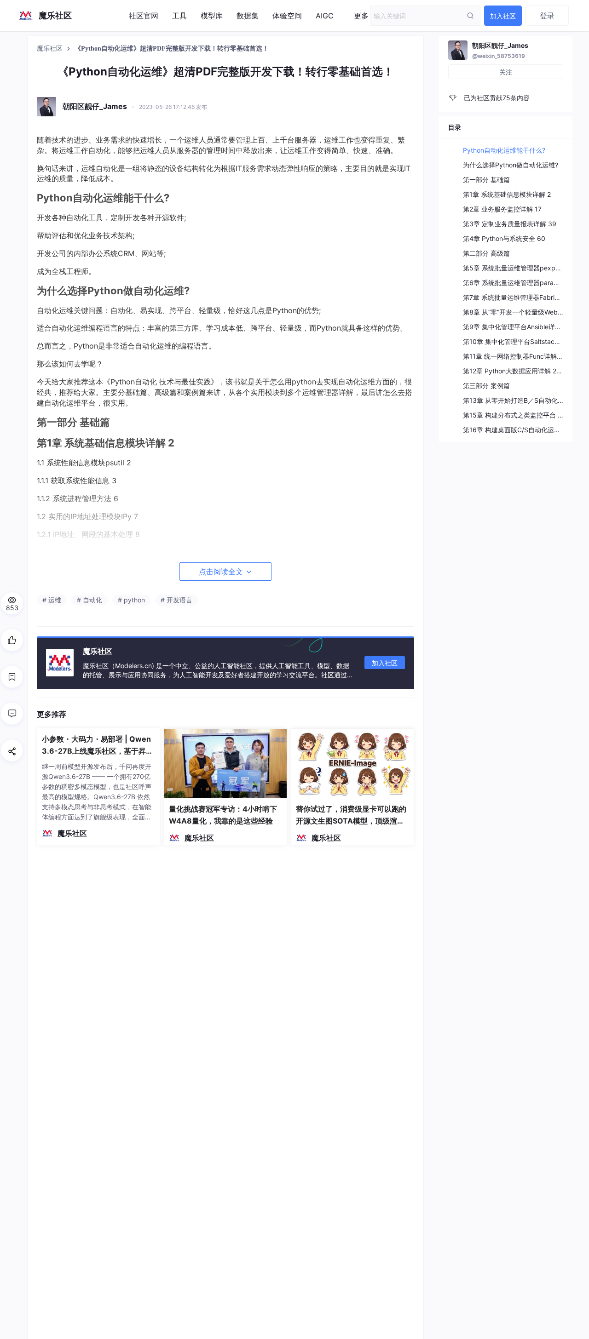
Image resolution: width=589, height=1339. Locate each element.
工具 (179, 15)
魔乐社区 (50, 48)
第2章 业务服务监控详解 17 (502, 209)
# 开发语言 (176, 600)
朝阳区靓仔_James (500, 45)
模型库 (212, 15)
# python (131, 600)
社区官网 (143, 15)
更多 (361, 15)
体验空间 (287, 15)
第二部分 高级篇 (486, 253)
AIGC (325, 15)
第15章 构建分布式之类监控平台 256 (516, 415)
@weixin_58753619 (498, 55)
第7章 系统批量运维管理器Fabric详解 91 (521, 297)
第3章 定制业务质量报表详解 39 (509, 224)
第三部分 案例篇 (486, 385)
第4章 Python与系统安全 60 (504, 238)
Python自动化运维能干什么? (504, 150)
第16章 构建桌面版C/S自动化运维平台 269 (525, 430)
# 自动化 (89, 600)
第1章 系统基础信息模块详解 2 (507, 194)
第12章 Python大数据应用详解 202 (513, 371)
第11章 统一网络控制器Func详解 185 (516, 356)
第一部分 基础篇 (486, 179)
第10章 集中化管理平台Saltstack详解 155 (523, 341)
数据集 (248, 15)
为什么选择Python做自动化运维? (510, 165)
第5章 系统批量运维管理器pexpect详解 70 (525, 268)
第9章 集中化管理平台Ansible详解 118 (518, 327)
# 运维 (51, 600)
